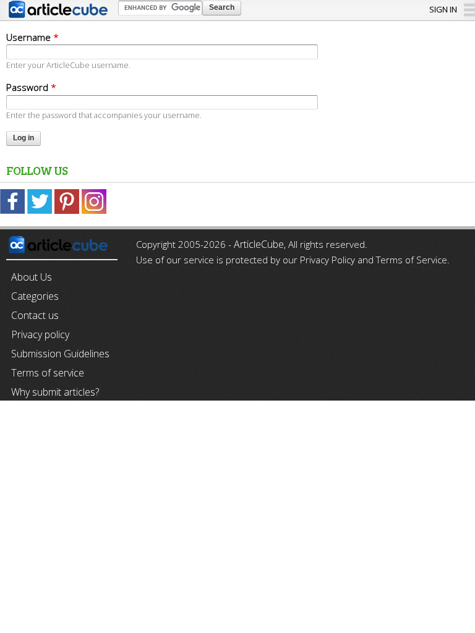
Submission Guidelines (60, 353)
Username (32, 37)
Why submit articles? (55, 392)
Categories (35, 296)
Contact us (35, 315)
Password (31, 87)
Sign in (443, 9)
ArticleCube (259, 244)
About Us (31, 277)
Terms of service (47, 373)
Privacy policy (40, 334)
